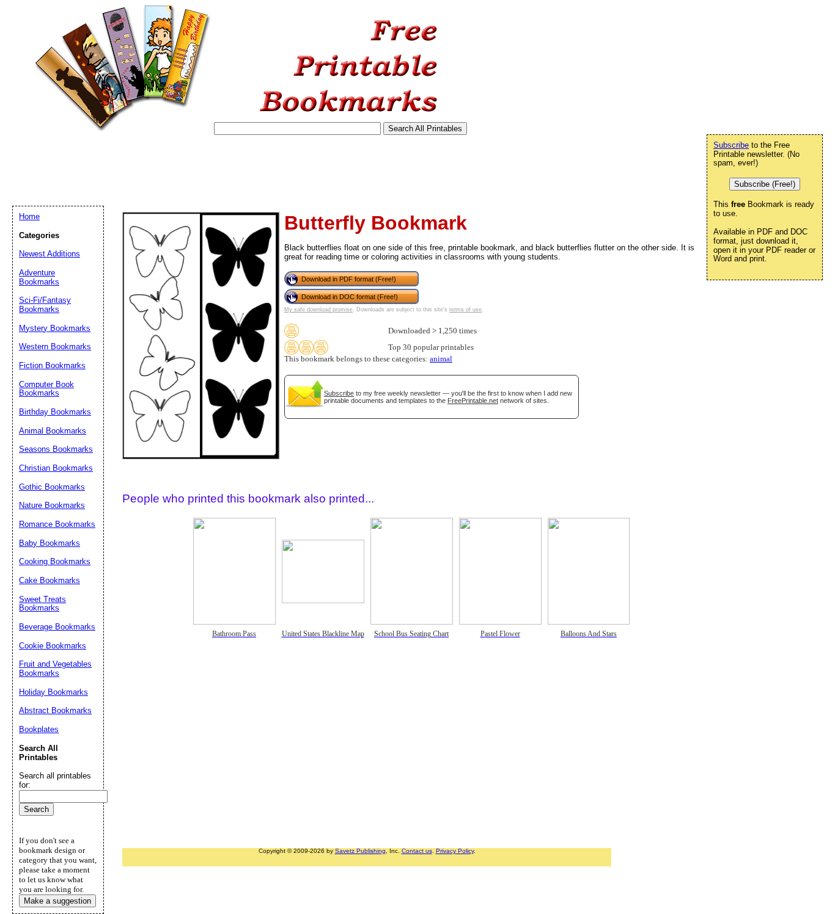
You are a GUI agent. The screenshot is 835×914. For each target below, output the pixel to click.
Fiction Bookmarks (52, 365)
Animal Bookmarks (52, 430)
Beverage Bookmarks (57, 626)
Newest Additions (49, 253)
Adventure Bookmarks (39, 277)
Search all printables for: (55, 780)
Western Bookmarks (55, 346)
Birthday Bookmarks (55, 411)
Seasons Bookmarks (56, 449)
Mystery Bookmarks (54, 328)
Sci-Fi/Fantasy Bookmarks (45, 305)
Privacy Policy (455, 850)
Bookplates (39, 729)
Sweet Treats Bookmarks (42, 604)
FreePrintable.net (472, 400)
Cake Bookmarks (49, 580)
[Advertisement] (234, 170)
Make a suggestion (57, 900)
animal (441, 359)
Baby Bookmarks (49, 543)
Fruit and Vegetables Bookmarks (55, 668)
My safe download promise (318, 309)
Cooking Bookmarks (54, 561)
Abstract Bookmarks (55, 710)
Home (29, 216)
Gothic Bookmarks (52, 486)
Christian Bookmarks (56, 468)
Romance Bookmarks (57, 524)
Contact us (417, 850)
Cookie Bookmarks (52, 645)
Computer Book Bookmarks (46, 389)
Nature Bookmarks (52, 505)
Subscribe (339, 393)
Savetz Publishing (360, 850)
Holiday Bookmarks (53, 692)
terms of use (465, 309)
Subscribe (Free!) (764, 184)
